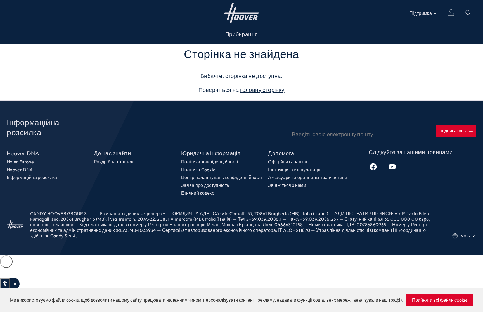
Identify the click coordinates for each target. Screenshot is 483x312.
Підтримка (420, 13)
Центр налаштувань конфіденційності (221, 177)
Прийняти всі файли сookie (440, 300)
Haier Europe (20, 162)
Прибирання (241, 34)
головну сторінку (262, 89)
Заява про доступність (205, 185)
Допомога (281, 153)
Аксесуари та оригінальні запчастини (307, 177)
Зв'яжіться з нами (287, 185)
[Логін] (450, 12)
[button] (15, 284)
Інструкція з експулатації (294, 169)
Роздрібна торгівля (114, 162)
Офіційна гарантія (287, 162)
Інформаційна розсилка (32, 177)
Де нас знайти (112, 153)
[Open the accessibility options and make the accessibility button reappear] (6, 261)
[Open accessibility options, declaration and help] (5, 283)
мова (466, 236)
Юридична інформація (211, 153)
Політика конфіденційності (209, 162)
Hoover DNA (23, 153)
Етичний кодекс (197, 193)
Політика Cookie (198, 169)
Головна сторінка (241, 13)
